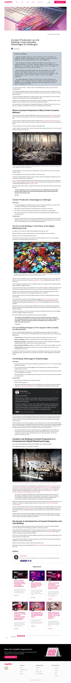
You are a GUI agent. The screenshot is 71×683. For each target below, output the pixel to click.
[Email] (28, 561)
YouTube (56, 675)
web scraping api (49, 531)
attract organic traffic (32, 183)
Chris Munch (23, 556)
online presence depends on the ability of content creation (30, 482)
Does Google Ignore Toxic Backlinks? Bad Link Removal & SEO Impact (37, 615)
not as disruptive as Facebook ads (51, 120)
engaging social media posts (51, 115)
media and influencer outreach (49, 299)
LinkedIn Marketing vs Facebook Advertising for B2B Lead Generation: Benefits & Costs (53, 585)
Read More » (16, 595)
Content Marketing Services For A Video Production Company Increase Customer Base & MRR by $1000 (20, 616)
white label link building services (29, 386)
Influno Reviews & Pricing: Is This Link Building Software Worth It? (36, 585)
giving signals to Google (37, 280)
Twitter (56, 673)
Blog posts (14, 180)
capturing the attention (29, 508)
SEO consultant (36, 302)
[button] (18, 636)
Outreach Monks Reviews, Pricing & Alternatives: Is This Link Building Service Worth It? (19, 583)
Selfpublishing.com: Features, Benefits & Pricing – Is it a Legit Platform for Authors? (54, 615)
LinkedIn (56, 670)
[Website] (30, 561)
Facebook (56, 668)
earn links (49, 363)
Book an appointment (40, 545)
